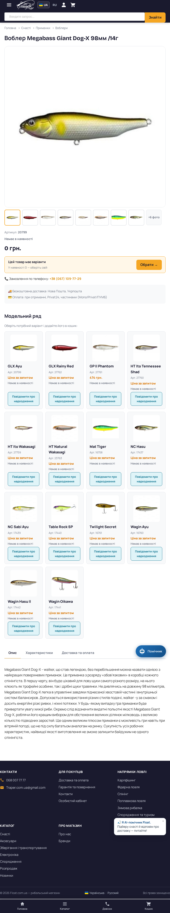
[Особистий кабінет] (63, 5)
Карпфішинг (127, 780)
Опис (12, 652)
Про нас (65, 834)
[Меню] (9, 5)
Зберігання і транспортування (23, 848)
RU (55, 5)
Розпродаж (8, 868)
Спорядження (10, 861)
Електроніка (9, 855)
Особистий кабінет (73, 801)
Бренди (64, 841)
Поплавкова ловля (132, 801)
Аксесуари (8, 841)
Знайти (155, 17)
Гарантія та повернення (77, 787)
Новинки (6, 875)
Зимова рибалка (130, 808)
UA (45, 5)
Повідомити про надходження (23, 398)
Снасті (5, 834)
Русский (113, 893)
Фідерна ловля (129, 787)
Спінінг (123, 794)
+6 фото (154, 217)
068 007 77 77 (16, 780)
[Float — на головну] (25, 5)
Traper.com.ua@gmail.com (25, 787)
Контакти (66, 794)
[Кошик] (73, 5)
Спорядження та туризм (136, 815)
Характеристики (39, 652)
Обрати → (149, 264)
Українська (96, 893)
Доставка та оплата (78, 652)
